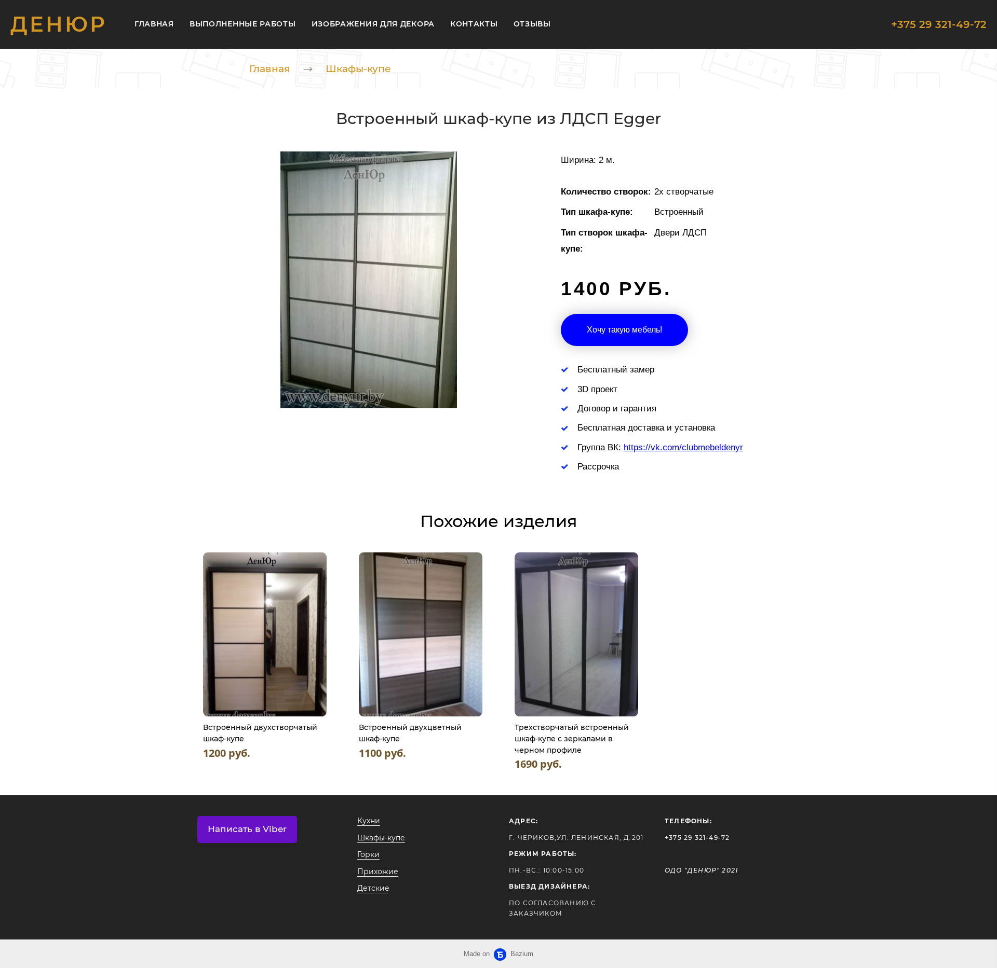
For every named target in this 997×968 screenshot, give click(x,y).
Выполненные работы (243, 24)
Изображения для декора (373, 24)
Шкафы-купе (358, 69)
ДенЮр (58, 24)
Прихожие (377, 871)
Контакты (474, 24)
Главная (154, 24)
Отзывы (532, 24)
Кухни (368, 820)
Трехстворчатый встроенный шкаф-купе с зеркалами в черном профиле (572, 738)
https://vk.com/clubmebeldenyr (683, 447)
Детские (373, 888)
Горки (368, 854)
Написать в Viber (247, 829)
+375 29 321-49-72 (939, 24)
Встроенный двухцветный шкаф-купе (410, 733)
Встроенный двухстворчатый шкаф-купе (260, 733)
